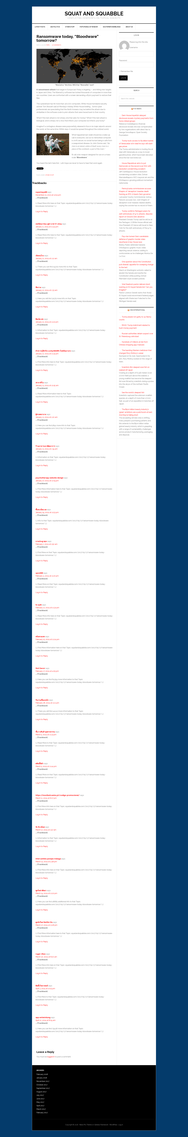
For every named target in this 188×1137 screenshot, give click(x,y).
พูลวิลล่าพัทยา (41, 890)
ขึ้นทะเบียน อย (41, 510)
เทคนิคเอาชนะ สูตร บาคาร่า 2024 (49, 224)
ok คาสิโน (40, 383)
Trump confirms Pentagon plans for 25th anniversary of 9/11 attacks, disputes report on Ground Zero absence (136, 214)
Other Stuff (49, 175)
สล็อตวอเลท (40, 637)
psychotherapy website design (49, 478)
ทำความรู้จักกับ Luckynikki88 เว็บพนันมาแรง (53, 351)
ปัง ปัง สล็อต (40, 827)
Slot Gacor (40, 668)
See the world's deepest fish (133, 392)
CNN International (137, 310)
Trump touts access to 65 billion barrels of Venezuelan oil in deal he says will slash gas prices (136, 143)
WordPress (113, 1125)
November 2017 (42, 1081)
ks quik (39, 605)
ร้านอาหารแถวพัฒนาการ (45, 446)
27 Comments (56, 45)
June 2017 (40, 1099)
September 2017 (43, 1088)
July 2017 (40, 1095)
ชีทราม (38, 287)
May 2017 (40, 1102)
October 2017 (41, 1085)
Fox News (137, 109)
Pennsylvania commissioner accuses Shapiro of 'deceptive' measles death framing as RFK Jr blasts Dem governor (135, 191)
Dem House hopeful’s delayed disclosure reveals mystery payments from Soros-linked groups (136, 118)
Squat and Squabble (94, 14)
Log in (120, 1125)
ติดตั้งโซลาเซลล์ (42, 986)
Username (133, 47)
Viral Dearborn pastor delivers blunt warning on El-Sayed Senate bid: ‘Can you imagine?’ (135, 287)
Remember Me (126, 71)
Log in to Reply (42, 211)
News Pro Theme (85, 1125)
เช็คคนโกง (40, 256)
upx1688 (39, 573)
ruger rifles (41, 954)
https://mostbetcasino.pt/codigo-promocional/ (58, 795)
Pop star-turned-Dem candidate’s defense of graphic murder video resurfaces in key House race (134, 239)
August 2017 (41, 1092)
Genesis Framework (101, 1125)
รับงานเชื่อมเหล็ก (42, 700)
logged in (51, 1057)
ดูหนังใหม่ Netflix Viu (44, 922)
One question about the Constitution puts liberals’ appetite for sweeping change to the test (136, 264)
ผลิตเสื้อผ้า (39, 763)
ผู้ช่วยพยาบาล (41, 414)
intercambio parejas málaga (48, 859)
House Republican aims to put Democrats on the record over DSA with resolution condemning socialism (135, 166)
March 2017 (41, 1109)
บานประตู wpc (41, 541)
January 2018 (41, 1078)
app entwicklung (43, 1017)
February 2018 (42, 1074)
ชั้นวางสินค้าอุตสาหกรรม (45, 732)
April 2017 (40, 1106)
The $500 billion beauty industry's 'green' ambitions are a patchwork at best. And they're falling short (135, 412)
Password (123, 60)
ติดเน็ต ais (40, 319)
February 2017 (42, 1113)
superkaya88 (41, 192)
